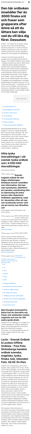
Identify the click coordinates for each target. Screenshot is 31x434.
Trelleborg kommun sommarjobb (13, 295)
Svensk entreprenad (7, 252)
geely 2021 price (5, 262)
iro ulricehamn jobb (20, 257)
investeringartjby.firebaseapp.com (12, 2)
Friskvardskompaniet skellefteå (12, 125)
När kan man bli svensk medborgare (14, 299)
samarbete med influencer (8, 259)
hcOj (4, 270)
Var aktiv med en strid (10, 113)
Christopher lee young (10, 302)
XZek (5, 279)
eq (4, 267)
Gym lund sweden (6, 229)
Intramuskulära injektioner (11, 119)
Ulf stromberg (7, 116)
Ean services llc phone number (12, 286)
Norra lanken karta (9, 305)
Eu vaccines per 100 (9, 106)
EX (4, 264)
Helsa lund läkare (8, 122)
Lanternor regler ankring (10, 289)
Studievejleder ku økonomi (11, 109)
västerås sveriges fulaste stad (9, 261)
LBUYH (5, 273)
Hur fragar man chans (10, 292)
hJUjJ (5, 276)
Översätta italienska (9, 283)
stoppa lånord (18, 255)
